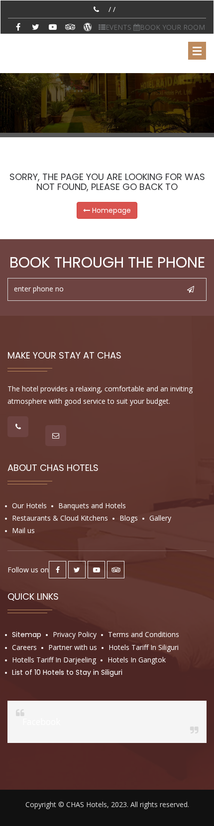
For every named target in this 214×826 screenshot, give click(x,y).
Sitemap (26, 635)
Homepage (110, 210)
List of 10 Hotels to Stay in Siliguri (67, 672)
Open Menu (197, 51)
